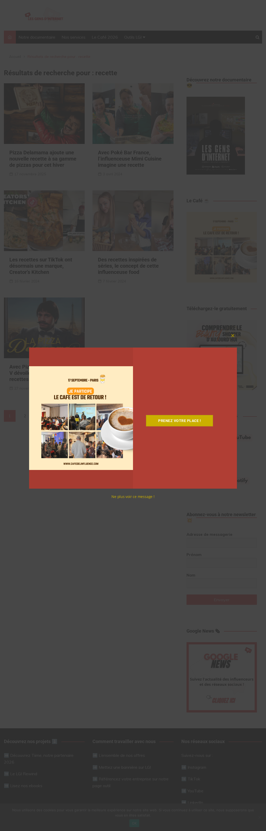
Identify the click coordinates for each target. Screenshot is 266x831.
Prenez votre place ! (179, 421)
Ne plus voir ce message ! (133, 496)
